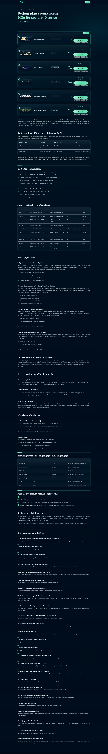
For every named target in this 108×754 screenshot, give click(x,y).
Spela (87, 2)
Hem (18, 9)
